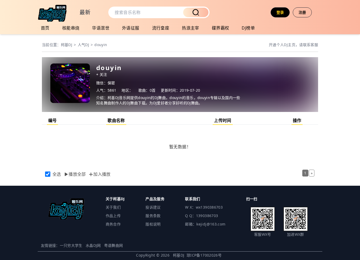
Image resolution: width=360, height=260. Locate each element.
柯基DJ (66, 44)
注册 (302, 12)
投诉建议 (152, 207)
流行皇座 (160, 28)
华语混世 (100, 28)
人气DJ (83, 44)
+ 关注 (101, 74)
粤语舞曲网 (113, 245)
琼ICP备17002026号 (204, 255)
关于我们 (113, 207)
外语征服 (130, 28)
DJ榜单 (248, 28)
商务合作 (113, 224)
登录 (280, 12)
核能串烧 (71, 28)
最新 (85, 12)
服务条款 (152, 215)
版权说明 (152, 224)
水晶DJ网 (93, 245)
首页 (45, 28)
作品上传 (113, 215)
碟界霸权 (220, 28)
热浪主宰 (190, 28)
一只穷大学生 (71, 245)
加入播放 (102, 174)
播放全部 (77, 174)
